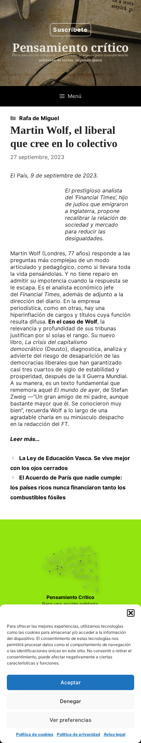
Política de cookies (34, 734)
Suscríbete (70, 29)
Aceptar (71, 682)
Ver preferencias (70, 720)
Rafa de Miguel (39, 118)
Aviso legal (114, 734)
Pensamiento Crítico (70, 597)
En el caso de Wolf (72, 321)
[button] (130, 613)
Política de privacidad (78, 734)
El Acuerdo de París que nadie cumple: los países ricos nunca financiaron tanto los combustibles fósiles (68, 487)
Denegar (70, 701)
